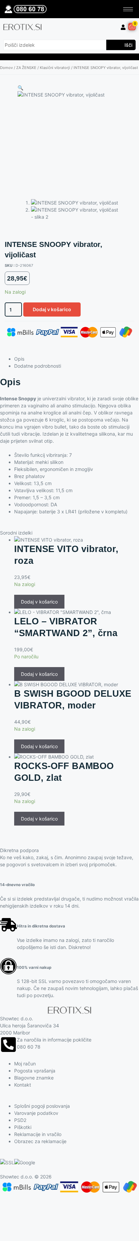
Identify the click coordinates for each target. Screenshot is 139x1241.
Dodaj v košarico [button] (39, 602)
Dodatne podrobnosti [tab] (37, 366)
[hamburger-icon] (128, 9)
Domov (6, 67)
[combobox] (54, 45)
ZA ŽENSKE (26, 67)
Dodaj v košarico (52, 309)
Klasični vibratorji (55, 67)
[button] (20, 87)
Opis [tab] (19, 359)
